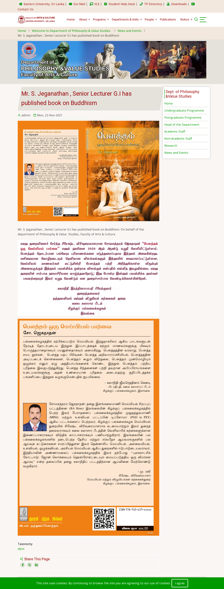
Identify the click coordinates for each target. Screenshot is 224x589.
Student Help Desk (122, 4)
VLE (96, 4)
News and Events (130, 31)
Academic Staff (174, 131)
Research (170, 145)
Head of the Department (181, 124)
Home (71, 19)
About (83, 19)
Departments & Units (125, 19)
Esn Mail (79, 4)
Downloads (179, 4)
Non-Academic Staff (178, 138)
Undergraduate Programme (184, 110)
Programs (99, 19)
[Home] (36, 19)
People (149, 19)
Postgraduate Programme (182, 117)
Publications (168, 19)
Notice (184, 19)
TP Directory (153, 4)
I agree (180, 583)
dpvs (21, 549)
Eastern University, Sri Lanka (44, 4)
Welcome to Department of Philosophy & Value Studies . (72, 31)
